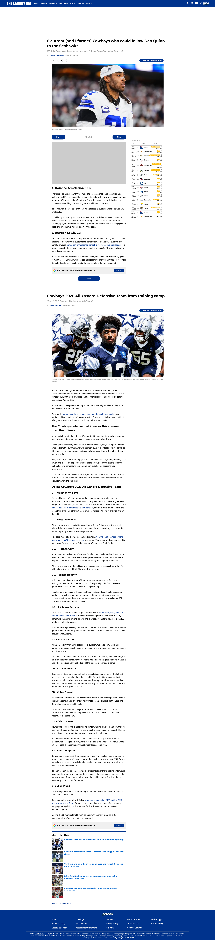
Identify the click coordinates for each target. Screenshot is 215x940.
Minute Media (39, 934)
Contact (109, 919)
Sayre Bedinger (57, 55)
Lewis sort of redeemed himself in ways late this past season (94, 245)
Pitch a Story (81, 923)
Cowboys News (65, 904)
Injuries (81, 3)
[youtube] (196, 3)
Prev (58, 137)
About (54, 919)
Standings (63, 3)
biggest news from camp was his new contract (72, 508)
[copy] (65, 60)
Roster (72, 3)
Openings (80, 919)
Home (54, 904)
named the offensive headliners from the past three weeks (88, 414)
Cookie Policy (157, 923)
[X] (192, 3)
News (36, 3)
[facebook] (187, 3)
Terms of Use (133, 923)
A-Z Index (110, 928)
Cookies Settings (134, 928)
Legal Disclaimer (59, 928)
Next (119, 137)
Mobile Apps (157, 919)
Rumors (44, 3)
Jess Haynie (55, 305)
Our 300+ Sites (133, 919)
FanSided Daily (58, 923)
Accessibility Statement (86, 928)
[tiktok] (201, 3)
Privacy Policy (112, 923)
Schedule (53, 3)
